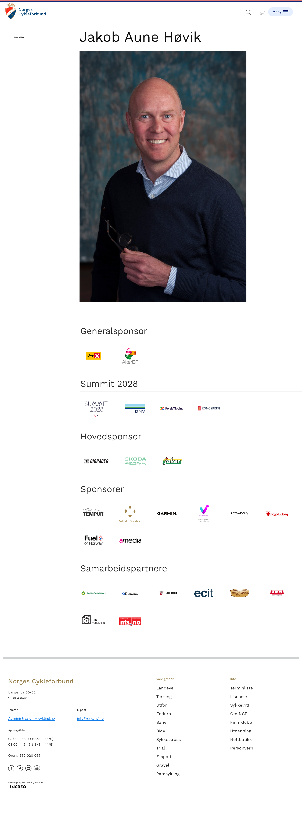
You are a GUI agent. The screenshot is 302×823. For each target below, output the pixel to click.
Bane (161, 722)
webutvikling (28, 782)
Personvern (241, 748)
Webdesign (13, 782)
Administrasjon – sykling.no (31, 718)
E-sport (164, 756)
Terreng (164, 696)
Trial (160, 748)
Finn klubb (241, 722)
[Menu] (280, 9)
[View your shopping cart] (262, 12)
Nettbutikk (241, 739)
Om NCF (238, 713)
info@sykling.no (90, 718)
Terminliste (241, 688)
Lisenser (238, 696)
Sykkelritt (239, 705)
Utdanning (240, 730)
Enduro (163, 713)
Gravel (162, 765)
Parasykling (167, 773)
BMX (160, 730)
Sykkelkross (168, 739)
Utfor (161, 705)
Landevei (165, 688)
